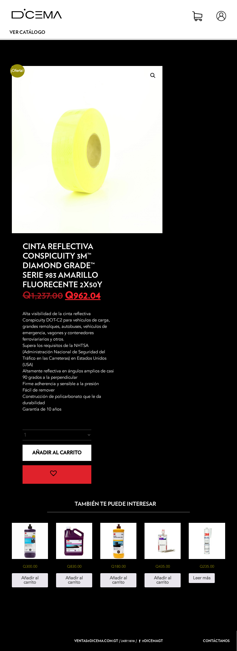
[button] (153, 75)
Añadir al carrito (57, 452)
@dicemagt (152, 641)
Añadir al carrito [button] (30, 580)
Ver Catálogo (27, 32)
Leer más (201, 578)
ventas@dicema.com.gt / (97, 641)
